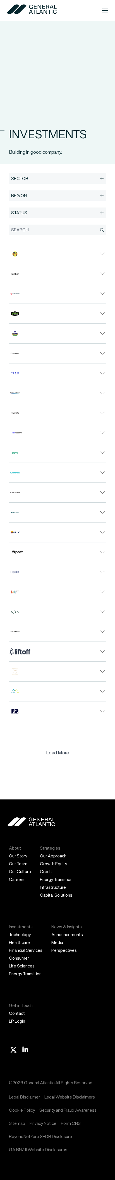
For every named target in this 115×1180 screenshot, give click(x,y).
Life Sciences (22, 966)
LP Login (17, 1021)
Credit (46, 871)
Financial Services (25, 950)
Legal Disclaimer (24, 1097)
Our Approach (53, 856)
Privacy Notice (43, 1123)
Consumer (19, 958)
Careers (17, 879)
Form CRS (71, 1123)
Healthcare (19, 942)
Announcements (67, 934)
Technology (20, 934)
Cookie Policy (22, 1110)
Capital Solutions (56, 895)
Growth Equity (53, 863)
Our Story (18, 856)
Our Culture (20, 871)
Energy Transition (56, 879)
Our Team (18, 863)
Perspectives (64, 950)
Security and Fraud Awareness (68, 1110)
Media (57, 942)
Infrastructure (53, 887)
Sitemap (17, 1123)
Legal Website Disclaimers (69, 1097)
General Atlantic (39, 1082)
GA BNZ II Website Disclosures (38, 1149)
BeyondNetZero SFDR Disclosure (40, 1136)
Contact (17, 1013)
